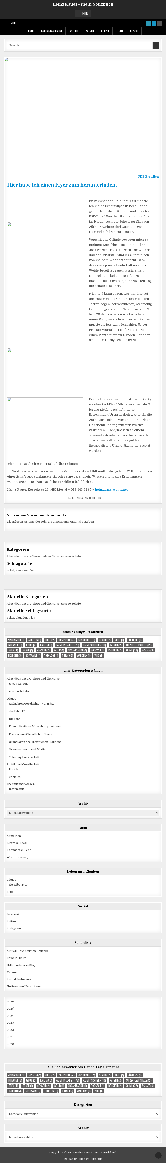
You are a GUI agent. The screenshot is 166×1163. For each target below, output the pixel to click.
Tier (98, 498)
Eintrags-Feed (17, 843)
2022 (10, 1029)
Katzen (90, 30)
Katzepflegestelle (139, 645)
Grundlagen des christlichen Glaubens (35, 741)
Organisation (77, 650)
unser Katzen (18, 683)
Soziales (15, 777)
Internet (15, 645)
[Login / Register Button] (154, 23)
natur (59, 650)
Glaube (134, 30)
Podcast (97, 650)
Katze (46, 645)
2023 (10, 1022)
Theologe (51, 655)
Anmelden (14, 836)
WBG (98, 655)
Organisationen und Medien (28, 749)
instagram (14, 928)
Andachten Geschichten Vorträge (31, 703)
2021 (10, 1037)
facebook (13, 914)
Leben (120, 30)
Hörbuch (135, 640)
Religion (115, 650)
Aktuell (74, 30)
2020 (10, 1044)
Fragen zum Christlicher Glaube (31, 734)
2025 (10, 1008)
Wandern (84, 655)
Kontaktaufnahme (51, 30)
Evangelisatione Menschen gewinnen (35, 726)
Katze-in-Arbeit (67, 645)
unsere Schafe (71, 556)
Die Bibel (15, 719)
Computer (67, 640)
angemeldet (32, 521)
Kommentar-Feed (19, 850)
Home (31, 30)
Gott (119, 640)
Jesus (31, 645)
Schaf (80, 498)
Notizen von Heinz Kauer (24, 986)
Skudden (90, 498)
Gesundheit (86, 640)
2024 (10, 1015)
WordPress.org (17, 857)
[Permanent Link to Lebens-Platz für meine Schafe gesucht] (83, 114)
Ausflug (34, 640)
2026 (10, 1001)
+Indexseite (16, 640)
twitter (11, 921)
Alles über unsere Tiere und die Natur (33, 556)
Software (33, 655)
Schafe (105, 30)
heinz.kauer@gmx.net (111, 489)
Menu (85, 13)
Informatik (16, 789)
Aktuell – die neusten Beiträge (28, 950)
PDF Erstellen (148, 176)
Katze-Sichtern (94, 645)
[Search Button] (159, 23)
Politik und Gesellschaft (23, 764)
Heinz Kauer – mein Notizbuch (83, 4)
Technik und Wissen (21, 784)
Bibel (50, 640)
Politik (13, 769)
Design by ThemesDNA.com (83, 1158)
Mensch (43, 650)
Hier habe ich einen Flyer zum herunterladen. (62, 185)
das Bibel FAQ (18, 711)
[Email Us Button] (148, 23)
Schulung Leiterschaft (24, 757)
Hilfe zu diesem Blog (21, 965)
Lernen (27, 650)
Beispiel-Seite (16, 958)
